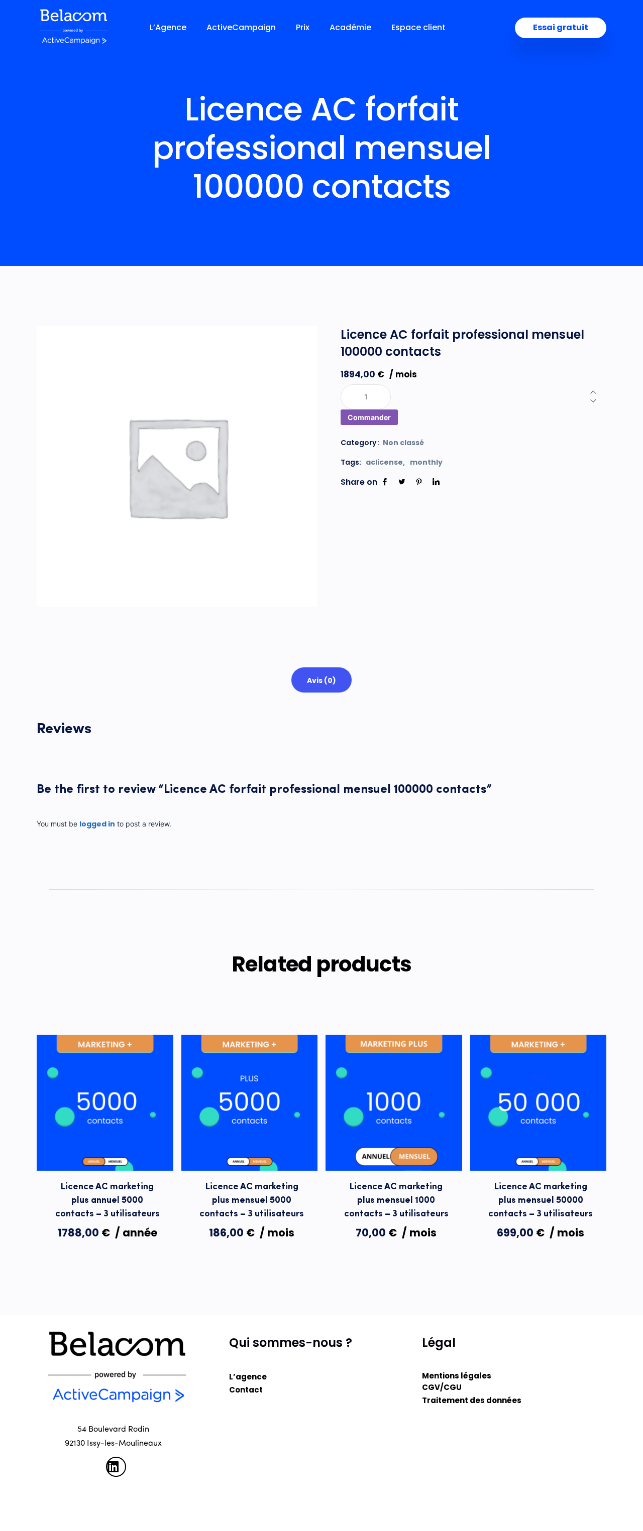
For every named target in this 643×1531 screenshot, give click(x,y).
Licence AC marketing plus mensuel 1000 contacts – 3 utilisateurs (396, 1201)
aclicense (384, 462)
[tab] (321, 679)
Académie (350, 28)
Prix (302, 28)
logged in (97, 824)
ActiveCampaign (241, 28)
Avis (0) (321, 680)
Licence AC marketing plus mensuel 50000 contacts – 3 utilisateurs (540, 1201)
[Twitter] (401, 482)
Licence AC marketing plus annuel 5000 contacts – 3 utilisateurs (107, 1201)
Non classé (403, 442)
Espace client (418, 28)
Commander (369, 417)
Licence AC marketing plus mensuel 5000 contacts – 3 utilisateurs (251, 1201)
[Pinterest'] (418, 482)
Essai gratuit (560, 27)
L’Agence (168, 28)
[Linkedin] (436, 482)
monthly (426, 462)
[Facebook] (384, 482)
